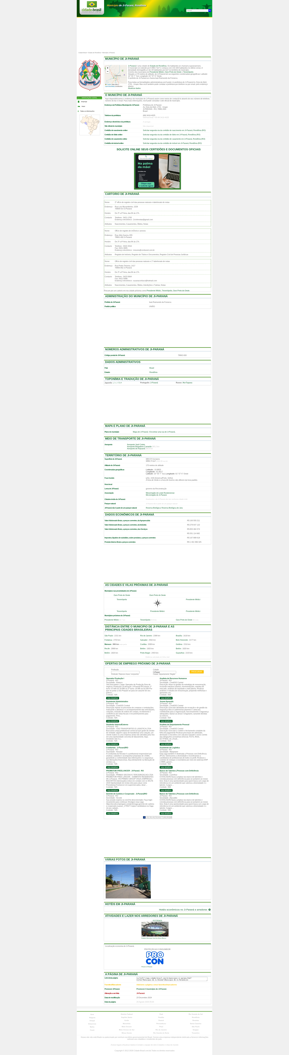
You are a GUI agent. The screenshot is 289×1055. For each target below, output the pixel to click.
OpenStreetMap (110, 86)
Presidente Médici (157, 72)
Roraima (195, 1020)
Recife (107, 649)
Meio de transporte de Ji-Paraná (130, 438)
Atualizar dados (134, 88)
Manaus (108, 644)
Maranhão (127, 1023)
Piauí (161, 1027)
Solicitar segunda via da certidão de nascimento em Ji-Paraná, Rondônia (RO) (174, 130)
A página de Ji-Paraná (121, 974)
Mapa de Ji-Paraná (140, 432)
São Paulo (109, 636)
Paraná (161, 1020)
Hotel (83, 106)
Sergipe (196, 1030)
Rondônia (153, 372)
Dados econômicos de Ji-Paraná (129, 514)
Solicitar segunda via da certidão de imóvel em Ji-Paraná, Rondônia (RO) (172, 143)
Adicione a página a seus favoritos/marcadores (156, 985)
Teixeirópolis (188, 72)
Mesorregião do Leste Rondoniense (160, 493)
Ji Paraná (154, 383)
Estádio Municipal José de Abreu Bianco (153, 938)
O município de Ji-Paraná (123, 94)
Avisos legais (116, 1045)
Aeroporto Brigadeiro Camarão (139, 447)
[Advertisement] (144, 34)
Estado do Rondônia (158, 66)
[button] (107, 68)
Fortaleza (108, 640)
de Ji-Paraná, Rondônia (126, 5)
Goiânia (179, 644)
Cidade (156, 670)
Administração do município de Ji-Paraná (136, 296)
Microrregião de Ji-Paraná (156, 495)
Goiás (126, 1020)
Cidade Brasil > (83, 52)
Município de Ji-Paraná (122, 58)
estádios (157, 921)
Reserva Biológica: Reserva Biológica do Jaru (164, 508)
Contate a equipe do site (146, 1045)
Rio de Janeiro (146, 636)
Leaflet (108, 84)
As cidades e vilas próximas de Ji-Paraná (136, 584)
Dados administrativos (122, 362)
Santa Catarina (195, 1023)
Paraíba (161, 1017)
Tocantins (195, 1033)
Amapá (92, 1021)
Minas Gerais (127, 1033)
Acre (92, 1014)
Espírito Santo (126, 1017)
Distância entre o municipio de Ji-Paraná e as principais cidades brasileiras (139, 628)
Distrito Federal (127, 1014)
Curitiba (143, 644)
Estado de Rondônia (94, 52)
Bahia (92, 1027)
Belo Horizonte (182, 640)
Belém (142, 649)
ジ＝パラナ (117, 383)
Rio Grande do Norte (161, 1033)
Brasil (151, 368)
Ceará (92, 1030)
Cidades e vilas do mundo (167, 1045)
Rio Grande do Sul (196, 1014)
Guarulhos (180, 653)
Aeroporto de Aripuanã (136, 449)
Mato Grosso (127, 1027)
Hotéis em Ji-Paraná (120, 904)
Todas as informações (87, 111)
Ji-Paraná (132, 66)
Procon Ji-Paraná (146, 966)
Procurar (196, 672)
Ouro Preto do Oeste (173, 72)
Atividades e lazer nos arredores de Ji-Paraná (141, 915)
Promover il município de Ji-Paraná (151, 989)
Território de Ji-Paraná (123, 455)
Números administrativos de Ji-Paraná (134, 349)
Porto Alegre (145, 653)
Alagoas (92, 1017)
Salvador (143, 640)
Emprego (84, 101)
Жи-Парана (187, 383)
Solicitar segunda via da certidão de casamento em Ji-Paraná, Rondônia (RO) (174, 139)
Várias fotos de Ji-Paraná (125, 859)
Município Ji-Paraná (108, 52)
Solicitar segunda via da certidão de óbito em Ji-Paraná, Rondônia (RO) (171, 135)
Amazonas (92, 1024)
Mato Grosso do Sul (126, 1030)
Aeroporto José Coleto (136, 445)
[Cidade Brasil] (91, 12)
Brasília (179, 636)
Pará (161, 1014)
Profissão (115, 670)
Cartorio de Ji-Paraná (122, 193)
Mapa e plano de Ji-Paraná (125, 425)
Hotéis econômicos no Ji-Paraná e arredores (183, 909)
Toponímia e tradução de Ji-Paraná (132, 378)
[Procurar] (209, 10)
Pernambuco (161, 1023)
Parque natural (110, 504)
